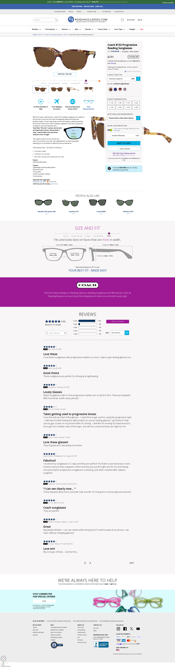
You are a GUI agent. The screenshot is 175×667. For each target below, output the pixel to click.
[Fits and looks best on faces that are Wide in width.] (65, 84)
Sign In (35, 627)
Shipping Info (81, 632)
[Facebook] (125, 630)
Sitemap (53, 640)
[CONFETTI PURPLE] (115, 89)
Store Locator (82, 635)
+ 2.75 (128, 107)
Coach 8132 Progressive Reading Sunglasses (81, 34)
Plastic (66, 34)
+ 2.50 (119, 107)
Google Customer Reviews (133, 71)
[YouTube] (138, 630)
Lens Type (118, 29)
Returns (78, 11)
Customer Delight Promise (59, 627)
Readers (35, 29)
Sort (107, 333)
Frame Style (102, 29)
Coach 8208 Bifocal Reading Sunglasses (111, 621)
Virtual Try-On (65, 74)
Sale (141, 29)
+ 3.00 (136, 107)
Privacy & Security (56, 632)
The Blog (71, 11)
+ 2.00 (136, 103)
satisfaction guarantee (120, 170)
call (111, 584)
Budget (132, 29)
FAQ (78, 637)
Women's (40, 34)
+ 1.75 (128, 103)
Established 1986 (91, 11)
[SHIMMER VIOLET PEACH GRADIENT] (125, 89)
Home (34, 34)
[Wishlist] (122, 20)
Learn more (117, 130)
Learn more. (54, 184)
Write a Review (134, 51)
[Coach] (133, 56)
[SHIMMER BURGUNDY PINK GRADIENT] (120, 89)
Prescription (50, 29)
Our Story (80, 627)
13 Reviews (125, 51)
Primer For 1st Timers (57, 630)
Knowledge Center (60, 11)
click (106, 584)
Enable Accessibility (168, 2)
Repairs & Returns (38, 632)
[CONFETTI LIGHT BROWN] (110, 89)
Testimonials (81, 630)
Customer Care (106, 11)
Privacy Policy (50, 605)
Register (35, 630)
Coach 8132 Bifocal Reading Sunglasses (59, 621)
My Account (131, 20)
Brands (88, 29)
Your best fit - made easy (88, 270)
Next (132, 563)
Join (44, 601)
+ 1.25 (111, 103)
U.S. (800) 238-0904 (119, 11)
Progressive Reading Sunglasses (53, 34)
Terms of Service (56, 635)
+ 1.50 (119, 103)
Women (65, 29)
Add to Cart (124, 143)
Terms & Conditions (40, 607)
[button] (124, 79)
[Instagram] (118, 630)
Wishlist (35, 635)
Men (76, 29)
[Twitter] (131, 630)
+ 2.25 (111, 107)
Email (95, 631)
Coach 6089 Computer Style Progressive (85, 621)
